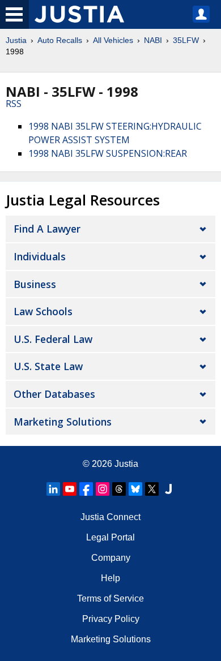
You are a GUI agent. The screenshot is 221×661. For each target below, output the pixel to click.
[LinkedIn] (53, 489)
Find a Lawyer (47, 228)
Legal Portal (110, 537)
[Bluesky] (135, 489)
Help (110, 578)
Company (110, 558)
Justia (16, 40)
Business (35, 284)
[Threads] (119, 489)
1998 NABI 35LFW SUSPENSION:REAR (107, 153)
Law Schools (43, 311)
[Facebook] (86, 489)
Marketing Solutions (63, 421)
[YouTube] (69, 489)
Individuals (40, 256)
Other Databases (54, 394)
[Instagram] (102, 489)
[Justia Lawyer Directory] (168, 489)
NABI (153, 40)
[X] (152, 489)
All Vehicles (113, 40)
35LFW (186, 40)
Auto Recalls (59, 40)
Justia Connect (110, 517)
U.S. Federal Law (53, 339)
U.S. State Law (48, 366)
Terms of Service (110, 598)
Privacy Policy (110, 619)
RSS (14, 103)
